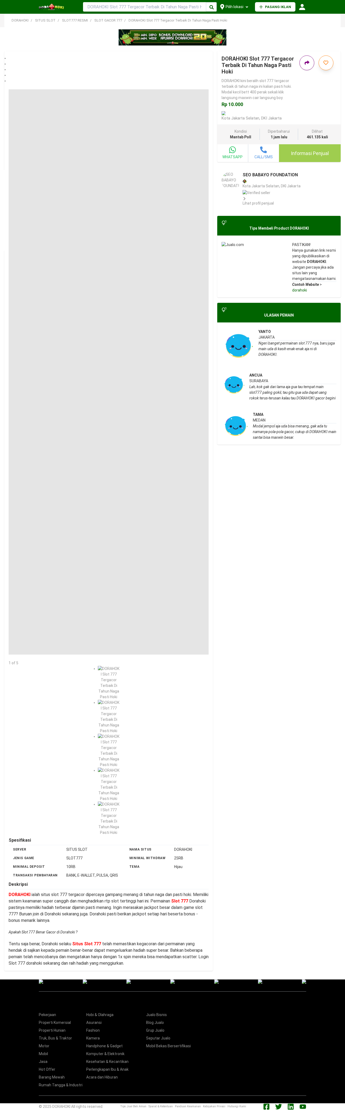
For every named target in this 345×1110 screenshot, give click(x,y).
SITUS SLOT (45, 20)
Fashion (93, 1030)
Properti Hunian (52, 1030)
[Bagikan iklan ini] (306, 62)
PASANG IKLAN (278, 7)
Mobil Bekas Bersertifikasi (168, 1046)
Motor (44, 1046)
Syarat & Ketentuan (161, 1106)
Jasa (43, 1061)
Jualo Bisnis (156, 1015)
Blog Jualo (155, 1022)
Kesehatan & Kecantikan (107, 1061)
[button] (109, 58)
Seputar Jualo (158, 1038)
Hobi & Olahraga (99, 1015)
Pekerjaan (47, 1015)
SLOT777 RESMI (75, 20)
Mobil (43, 1054)
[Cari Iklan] (211, 7)
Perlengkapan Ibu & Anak (107, 1069)
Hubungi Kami (236, 1106)
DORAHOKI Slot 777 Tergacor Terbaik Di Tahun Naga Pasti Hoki (178, 20)
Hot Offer (47, 1069)
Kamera (93, 1038)
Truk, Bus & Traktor (55, 1038)
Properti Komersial (55, 1022)
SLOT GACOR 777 (108, 20)
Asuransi (94, 1022)
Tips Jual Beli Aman (133, 1106)
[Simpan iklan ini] (326, 62)
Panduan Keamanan (188, 1106)
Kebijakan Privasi (214, 1106)
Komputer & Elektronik (105, 1054)
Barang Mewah (52, 1077)
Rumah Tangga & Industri (60, 1085)
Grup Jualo (155, 1030)
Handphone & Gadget (104, 1046)
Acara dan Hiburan (102, 1077)
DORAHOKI (20, 20)
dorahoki (299, 290)
